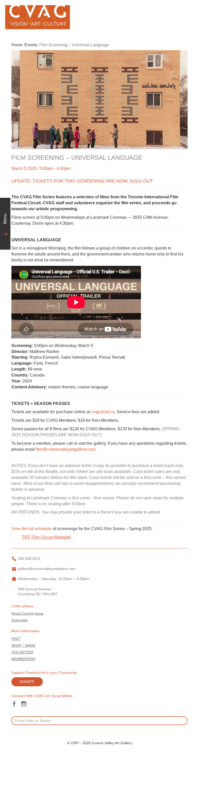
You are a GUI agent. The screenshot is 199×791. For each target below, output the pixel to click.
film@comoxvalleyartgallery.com (65, 449)
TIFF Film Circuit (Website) (46, 537)
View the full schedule (31, 528)
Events (31, 45)
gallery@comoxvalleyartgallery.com (47, 569)
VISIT (15, 639)
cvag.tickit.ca (103, 412)
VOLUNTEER (22, 652)
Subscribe (19, 620)
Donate (27, 682)
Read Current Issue (27, 613)
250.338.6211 (29, 559)
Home (17, 45)
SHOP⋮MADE (23, 645)
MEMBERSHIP (23, 659)
